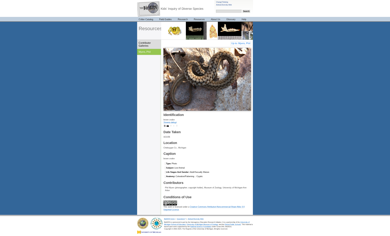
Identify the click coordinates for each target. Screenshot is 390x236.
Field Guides (165, 19)
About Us (215, 19)
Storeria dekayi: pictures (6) (168, 126)
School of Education (178, 224)
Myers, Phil (145, 51)
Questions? (181, 219)
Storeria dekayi (170, 122)
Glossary (231, 19)
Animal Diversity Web (224, 5)
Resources (199, 19)
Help (244, 19)
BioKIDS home (169, 219)
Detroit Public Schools (233, 224)
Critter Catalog (146, 19)
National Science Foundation (200, 226)
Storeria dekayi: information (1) (164, 126)
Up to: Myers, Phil (240, 43)
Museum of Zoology (210, 224)
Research (183, 19)
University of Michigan (195, 224)
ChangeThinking (222, 2)
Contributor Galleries (145, 44)
